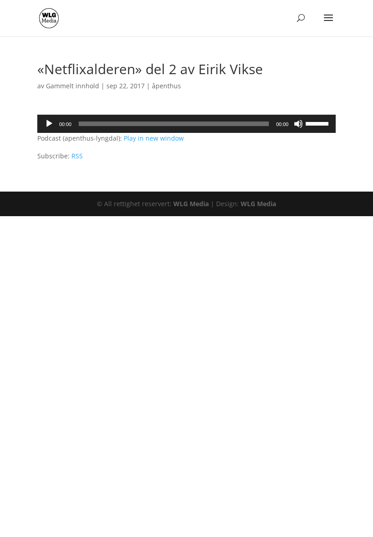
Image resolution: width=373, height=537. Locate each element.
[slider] (318, 123)
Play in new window (154, 138)
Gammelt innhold (72, 85)
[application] (186, 124)
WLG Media (191, 203)
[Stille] (298, 123)
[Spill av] (49, 123)
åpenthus (166, 85)
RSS (77, 156)
